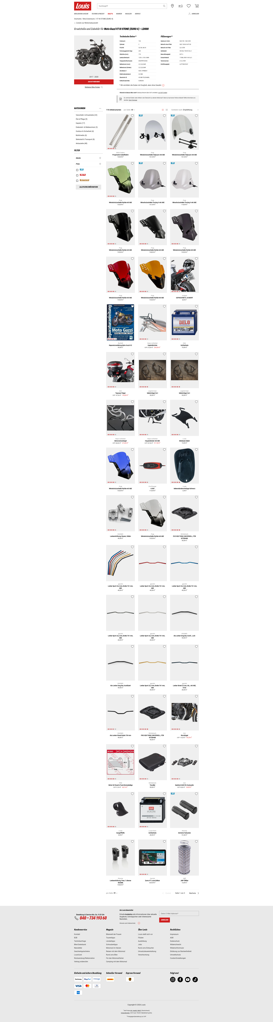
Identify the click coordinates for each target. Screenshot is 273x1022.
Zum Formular (133, 100)
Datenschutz (175, 941)
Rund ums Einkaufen (146, 948)
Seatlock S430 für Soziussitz (184, 785)
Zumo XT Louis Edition (152, 880)
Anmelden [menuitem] (195, 14)
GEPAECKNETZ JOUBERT (184, 298)
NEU (81, 169)
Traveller (152, 785)
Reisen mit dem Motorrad (115, 951)
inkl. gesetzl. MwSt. (135, 1010)
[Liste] (166, 109)
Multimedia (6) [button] (81, 135)
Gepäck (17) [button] (80, 123)
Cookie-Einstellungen (178, 958)
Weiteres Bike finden (92, 87)
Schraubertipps (112, 944)
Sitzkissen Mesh (184, 441)
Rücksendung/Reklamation (84, 958)
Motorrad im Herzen (113, 948)
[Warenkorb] (197, 6)
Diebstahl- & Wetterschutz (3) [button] (87, 127)
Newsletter (78, 948)
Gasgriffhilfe (120, 833)
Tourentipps (110, 938)
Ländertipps (110, 941)
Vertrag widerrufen (81, 962)
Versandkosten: (125, 1013)
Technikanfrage (80, 941)
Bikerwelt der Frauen (113, 934)
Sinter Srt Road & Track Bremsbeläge (120, 785)
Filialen (141, 938)
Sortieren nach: (177, 110)
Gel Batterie (184, 345)
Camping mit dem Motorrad (116, 962)
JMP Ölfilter (184, 880)
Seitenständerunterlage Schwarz (184, 488)
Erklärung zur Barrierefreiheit (180, 951)
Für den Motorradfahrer (115, 958)
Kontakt (77, 934)
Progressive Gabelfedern (120, 155)
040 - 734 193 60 (93, 918)
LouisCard (78, 955)
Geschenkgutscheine (82, 951)
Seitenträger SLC (152, 393)
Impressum (174, 934)
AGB (171, 938)
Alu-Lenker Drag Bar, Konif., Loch (184, 636)
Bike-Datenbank (80, 944)
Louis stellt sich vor (145, 934)
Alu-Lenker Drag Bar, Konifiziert (120, 685)
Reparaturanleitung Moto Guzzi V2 (120, 345)
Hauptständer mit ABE (152, 441)
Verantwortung (143, 955)
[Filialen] (172, 6)
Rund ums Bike (111, 955)
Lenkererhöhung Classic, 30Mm (120, 536)
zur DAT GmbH (162, 92)
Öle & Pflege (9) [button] (81, 119)
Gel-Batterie (152, 833)
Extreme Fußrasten (184, 833)
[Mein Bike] (180, 6)
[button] (164, 6)
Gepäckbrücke (152, 345)
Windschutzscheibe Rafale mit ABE (120, 202)
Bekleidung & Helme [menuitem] (81, 14)
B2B (75, 938)
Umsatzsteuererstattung (147, 951)
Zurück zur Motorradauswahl (87, 23)
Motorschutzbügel (120, 441)
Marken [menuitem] (119, 14)
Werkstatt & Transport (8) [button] (85, 139)
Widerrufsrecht (175, 944)
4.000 (152, 488)
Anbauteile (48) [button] (81, 143)
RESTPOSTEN (84, 180)
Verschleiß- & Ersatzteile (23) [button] (86, 115)
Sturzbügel (184, 735)
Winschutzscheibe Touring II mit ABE (152, 202)
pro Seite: (127, 110)
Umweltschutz (175, 955)
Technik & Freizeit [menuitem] (98, 14)
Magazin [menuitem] (128, 14)
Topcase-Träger (120, 393)
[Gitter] (162, 109)
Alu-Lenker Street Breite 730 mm (120, 735)
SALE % (82, 175)
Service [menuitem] (137, 14)
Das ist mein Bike (94, 82)
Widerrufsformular (177, 948)
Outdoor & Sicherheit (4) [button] (85, 131)
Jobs (140, 944)
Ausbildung (142, 941)
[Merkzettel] (189, 6)
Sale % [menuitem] (110, 14)
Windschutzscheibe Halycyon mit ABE (152, 155)
